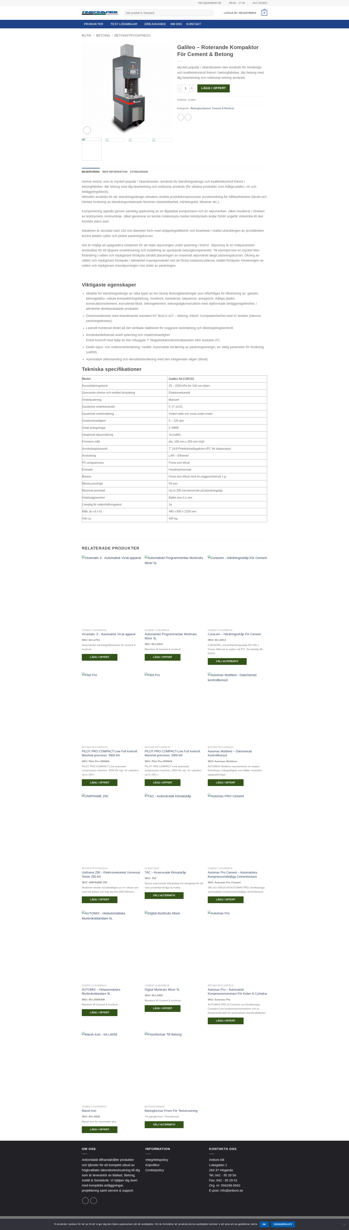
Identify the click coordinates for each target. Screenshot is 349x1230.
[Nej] (344, 1225)
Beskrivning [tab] (91, 171)
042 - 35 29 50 (225, 1175)
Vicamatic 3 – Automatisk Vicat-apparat (108, 634)
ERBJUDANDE (155, 24)
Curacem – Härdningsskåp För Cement (234, 634)
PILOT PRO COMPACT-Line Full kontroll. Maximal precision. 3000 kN (110, 753)
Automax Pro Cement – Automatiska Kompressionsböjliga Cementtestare (232, 874)
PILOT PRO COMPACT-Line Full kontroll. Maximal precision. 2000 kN (173, 753)
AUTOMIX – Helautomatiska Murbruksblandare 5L (101, 992)
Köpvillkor (152, 1165)
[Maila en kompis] (188, 117)
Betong (103, 35)
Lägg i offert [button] (99, 657)
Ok (264, 1224)
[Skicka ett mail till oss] (93, 1200)
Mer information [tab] (114, 171)
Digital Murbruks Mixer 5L (162, 989)
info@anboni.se (231, 1190)
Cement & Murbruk (223, 108)
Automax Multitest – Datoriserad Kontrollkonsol (230, 753)
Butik (86, 35)
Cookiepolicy (154, 1170)
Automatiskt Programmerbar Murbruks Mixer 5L (171, 636)
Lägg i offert (213, 88)
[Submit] (210, 12)
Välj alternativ (227, 661)
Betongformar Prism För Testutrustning (171, 1110)
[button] (264, 12)
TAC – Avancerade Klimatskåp (165, 872)
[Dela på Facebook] (181, 117)
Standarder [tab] (139, 171)
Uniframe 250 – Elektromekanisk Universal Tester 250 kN (111, 874)
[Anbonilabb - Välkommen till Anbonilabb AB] (100, 13)
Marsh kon (89, 1110)
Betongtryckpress (133, 35)
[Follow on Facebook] (85, 1200)
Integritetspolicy (156, 1160)
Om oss (176, 24)
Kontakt (193, 24)
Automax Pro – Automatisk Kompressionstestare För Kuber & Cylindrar (237, 992)
